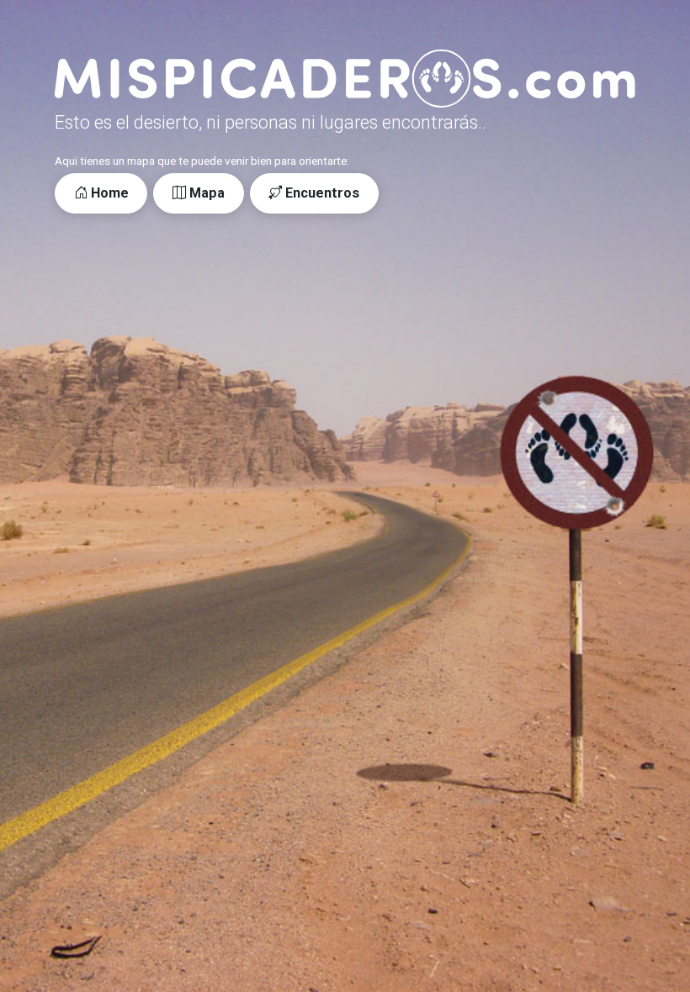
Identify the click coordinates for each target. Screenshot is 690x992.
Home (108, 193)
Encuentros (320, 193)
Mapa (205, 193)
